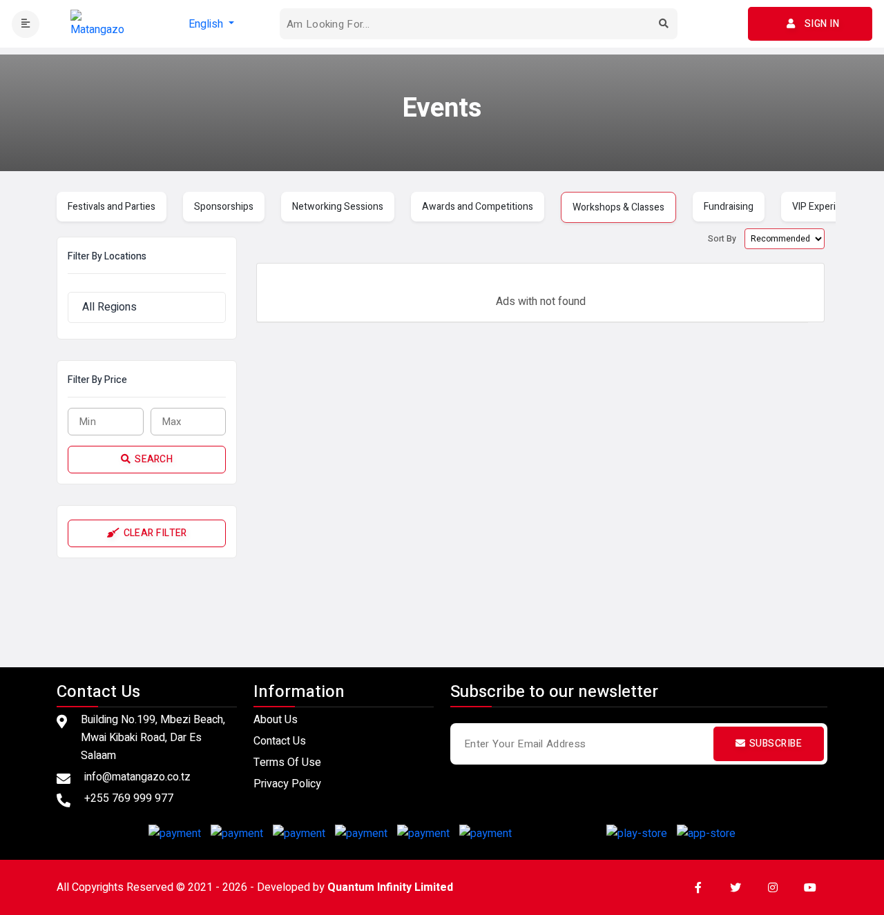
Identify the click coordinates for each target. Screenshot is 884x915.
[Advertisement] (442, 610)
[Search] (664, 24)
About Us (275, 719)
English (207, 24)
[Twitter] (735, 887)
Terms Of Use (287, 762)
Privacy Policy (287, 784)
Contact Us (279, 741)
